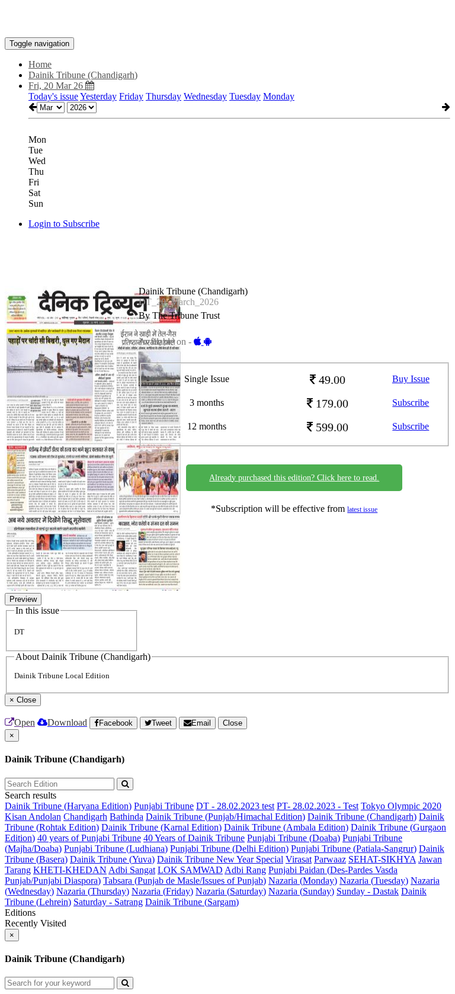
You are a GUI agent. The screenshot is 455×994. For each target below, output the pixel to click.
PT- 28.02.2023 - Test (317, 806)
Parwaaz (330, 859)
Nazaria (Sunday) (301, 891)
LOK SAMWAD (190, 870)
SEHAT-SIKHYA (382, 859)
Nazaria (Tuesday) (373, 881)
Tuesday (245, 96)
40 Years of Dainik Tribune (194, 838)
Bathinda (126, 817)
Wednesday (205, 96)
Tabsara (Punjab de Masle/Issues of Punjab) (184, 881)
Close (232, 723)
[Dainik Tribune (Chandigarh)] (227, 19)
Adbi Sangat (131, 870)
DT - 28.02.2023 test (235, 806)
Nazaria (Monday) (302, 881)
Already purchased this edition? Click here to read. (294, 477)
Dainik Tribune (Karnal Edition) (161, 827)
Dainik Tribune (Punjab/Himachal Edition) (225, 817)
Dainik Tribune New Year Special (220, 859)
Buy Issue (411, 379)
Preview (23, 599)
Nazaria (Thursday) (92, 891)
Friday (131, 96)
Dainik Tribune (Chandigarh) (361, 817)
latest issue (362, 509)
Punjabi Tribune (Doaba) (293, 838)
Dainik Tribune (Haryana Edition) (68, 806)
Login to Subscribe (64, 224)
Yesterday (98, 96)
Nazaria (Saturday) (231, 891)
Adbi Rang (245, 870)
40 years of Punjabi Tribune (89, 838)
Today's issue (53, 96)
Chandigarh (85, 817)
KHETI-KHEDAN (70, 870)
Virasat (299, 859)
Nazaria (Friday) (162, 891)
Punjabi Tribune (164, 806)
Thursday (163, 96)
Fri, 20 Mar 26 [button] (56, 86)
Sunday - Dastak (368, 891)
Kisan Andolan (33, 817)
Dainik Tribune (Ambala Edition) (286, 827)
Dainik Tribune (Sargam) (192, 902)
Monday (278, 96)
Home (40, 64)
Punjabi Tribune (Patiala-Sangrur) (353, 849)
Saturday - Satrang (108, 902)
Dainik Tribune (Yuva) (112, 859)
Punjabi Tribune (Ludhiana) (116, 849)
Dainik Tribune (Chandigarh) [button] (82, 75)
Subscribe (410, 402)
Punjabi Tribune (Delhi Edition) (229, 849)
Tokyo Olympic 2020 (401, 806)
